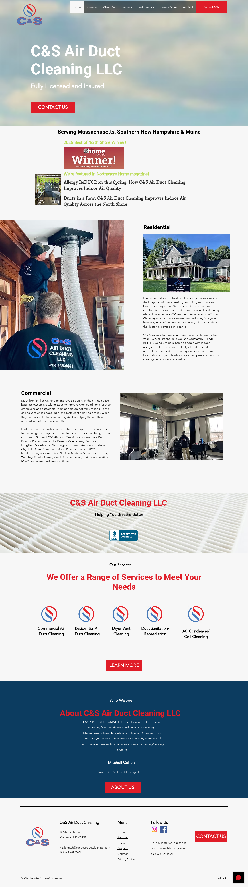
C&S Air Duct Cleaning (79, 822)
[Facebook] (163, 829)
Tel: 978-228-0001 (70, 851)
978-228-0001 (165, 853)
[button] (168, 7)
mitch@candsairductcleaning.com (88, 847)
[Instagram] (154, 829)
